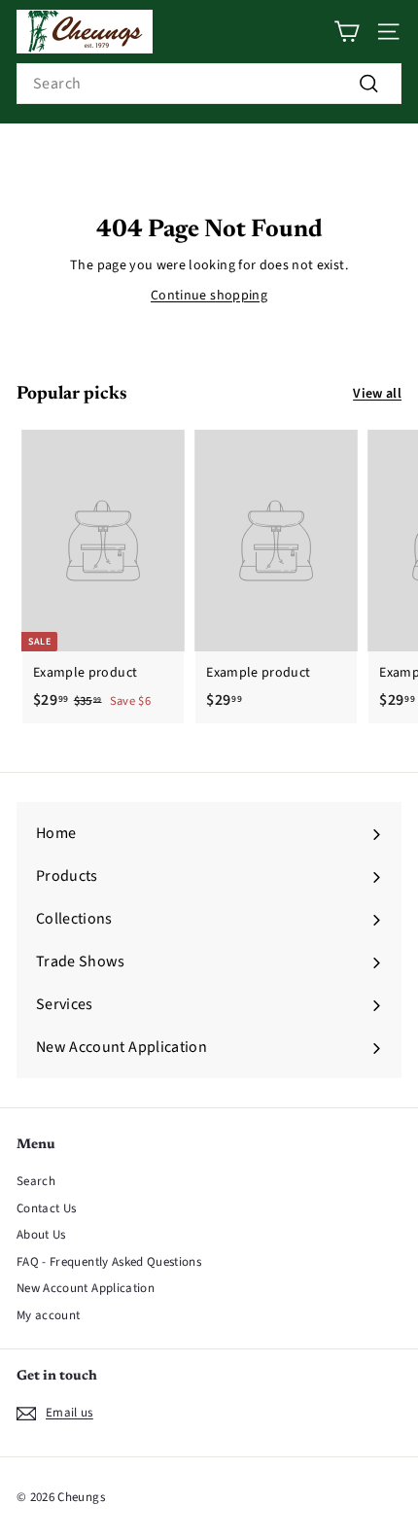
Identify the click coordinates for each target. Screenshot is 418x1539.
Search (36, 1181)
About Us (41, 1234)
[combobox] (209, 83)
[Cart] (346, 31)
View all (377, 393)
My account (49, 1315)
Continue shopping (209, 295)
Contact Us (47, 1208)
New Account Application (86, 1288)
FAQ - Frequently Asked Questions (109, 1262)
